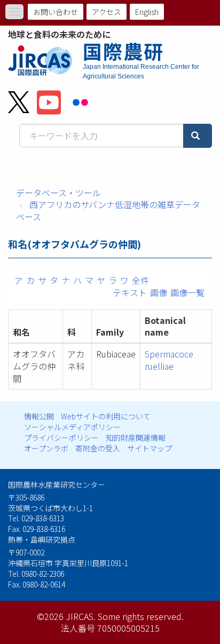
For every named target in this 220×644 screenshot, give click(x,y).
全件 (140, 280)
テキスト (130, 292)
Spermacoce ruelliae (169, 359)
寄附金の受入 (97, 448)
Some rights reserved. (141, 616)
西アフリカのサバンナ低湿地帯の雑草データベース (108, 210)
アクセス (106, 11)
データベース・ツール (58, 192)
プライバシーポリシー (61, 437)
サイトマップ (149, 448)
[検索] (197, 136)
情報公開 (39, 416)
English (147, 11)
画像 (158, 292)
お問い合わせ (55, 11)
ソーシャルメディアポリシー (72, 427)
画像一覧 (187, 292)
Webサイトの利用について (106, 416)
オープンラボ (46, 448)
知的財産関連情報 (136, 437)
